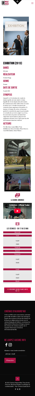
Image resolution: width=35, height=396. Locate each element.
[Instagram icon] (19, 389)
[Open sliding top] (17, 2)
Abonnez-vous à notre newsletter (14, 350)
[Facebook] (6, 344)
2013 (18, 63)
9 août (5, 91)
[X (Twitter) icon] (17, 389)
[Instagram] (10, 344)
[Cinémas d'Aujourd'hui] (7, 2)
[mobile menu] (32, 3)
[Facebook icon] (15, 389)
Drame (5, 84)
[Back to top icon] (17, 379)
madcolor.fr (26, 386)
